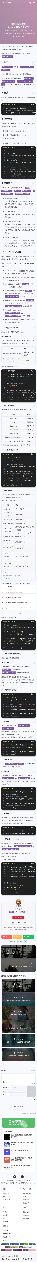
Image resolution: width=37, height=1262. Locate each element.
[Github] (22, 1176)
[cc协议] (28, 1259)
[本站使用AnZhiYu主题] (14, 1245)
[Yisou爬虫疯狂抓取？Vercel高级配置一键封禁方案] (7, 1160)
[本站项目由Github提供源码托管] (17, 1250)
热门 (18, 937)
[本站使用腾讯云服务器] (24, 1245)
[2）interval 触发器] (34, 406)
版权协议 (26, 1218)
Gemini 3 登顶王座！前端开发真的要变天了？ (21, 1136)
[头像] (18, 902)
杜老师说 (6, 1230)
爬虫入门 (26, 1196)
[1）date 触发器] (34, 337)
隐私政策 (33, 1070)
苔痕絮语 (6, 1221)
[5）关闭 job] (34, 814)
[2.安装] (34, 93)
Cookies (26, 1215)
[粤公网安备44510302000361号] (25, 1247)
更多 (4, 1240)
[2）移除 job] (34, 722)
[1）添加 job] (34, 663)
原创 (11, 912)
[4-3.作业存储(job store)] (34, 654)
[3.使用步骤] (34, 119)
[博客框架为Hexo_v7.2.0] (5, 1245)
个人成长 (6, 1218)
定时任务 (29, 937)
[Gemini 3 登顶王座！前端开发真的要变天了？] (7, 1137)
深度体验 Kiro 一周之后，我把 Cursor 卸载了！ (22, 1144)
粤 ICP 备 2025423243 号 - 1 (11, 1259)
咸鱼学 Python (7, 1237)
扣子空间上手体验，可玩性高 (19, 1150)
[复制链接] (24, 923)
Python (7, 937)
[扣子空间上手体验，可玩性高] (7, 1152)
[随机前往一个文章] (30, 2)
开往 (4, 1196)
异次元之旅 (6, 1200)
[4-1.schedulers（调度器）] (34, 252)
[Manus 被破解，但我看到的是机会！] (7, 1167)
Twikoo (30, 1113)
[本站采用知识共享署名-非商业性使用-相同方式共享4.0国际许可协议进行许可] (29, 1250)
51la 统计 (6, 1193)
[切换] (34, 2)
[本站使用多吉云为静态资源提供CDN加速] (32, 1245)
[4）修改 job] (34, 772)
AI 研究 (5, 1212)
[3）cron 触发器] (34, 491)
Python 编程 (21, 24)
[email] (14, 1176)
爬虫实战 (26, 1200)
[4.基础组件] (34, 183)
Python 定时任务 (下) (21, 912)
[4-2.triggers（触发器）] (34, 328)
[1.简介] (34, 62)
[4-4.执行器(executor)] (34, 839)
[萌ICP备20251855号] (6, 1250)
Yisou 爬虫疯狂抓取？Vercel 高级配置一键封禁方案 (21, 1159)
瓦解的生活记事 (8, 1234)
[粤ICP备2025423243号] (11, 1247)
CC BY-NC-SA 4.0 (27, 927)
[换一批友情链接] (7, 1226)
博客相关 (6, 1215)
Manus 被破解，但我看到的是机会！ (21, 1166)
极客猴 (24, 929)
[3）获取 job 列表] (34, 760)
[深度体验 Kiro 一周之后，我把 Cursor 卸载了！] (7, 1144)
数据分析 (26, 1203)
